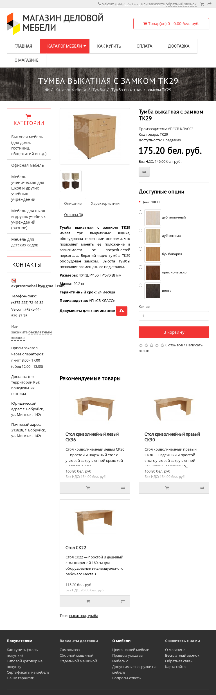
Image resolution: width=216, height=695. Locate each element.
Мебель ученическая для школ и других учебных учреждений (27, 188)
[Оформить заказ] (210, 3)
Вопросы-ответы (126, 677)
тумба (92, 615)
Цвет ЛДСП (150, 202)
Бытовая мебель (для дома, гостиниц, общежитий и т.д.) (28, 145)
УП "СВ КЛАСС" (180, 128)
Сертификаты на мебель (28, 672)
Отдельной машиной (78, 660)
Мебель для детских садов (24, 242)
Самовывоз (70, 649)
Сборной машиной (76, 655)
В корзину (173, 332)
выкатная (77, 615)
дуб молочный (173, 217)
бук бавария (171, 253)
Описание (73, 203)
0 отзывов (174, 345)
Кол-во (144, 306)
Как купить (109, 46)
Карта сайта (175, 666)
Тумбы (99, 89)
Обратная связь (179, 660)
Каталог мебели (65, 46)
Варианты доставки (79, 640)
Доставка (179, 46)
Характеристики (105, 203)
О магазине (27, 60)
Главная (23, 46)
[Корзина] (202, 3)
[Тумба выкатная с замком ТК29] (95, 136)
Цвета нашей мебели (130, 649)
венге (166, 290)
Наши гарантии (20, 677)
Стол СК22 (76, 547)
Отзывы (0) (73, 214)
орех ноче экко (173, 272)
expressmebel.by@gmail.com (38, 285)
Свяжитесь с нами (182, 640)
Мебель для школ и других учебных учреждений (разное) (28, 219)
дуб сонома (171, 235)
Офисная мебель (27, 165)
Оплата (144, 46)
